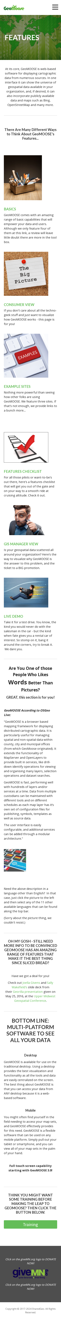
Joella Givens (31, 983)
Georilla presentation (28, 992)
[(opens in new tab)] (23, 204)
